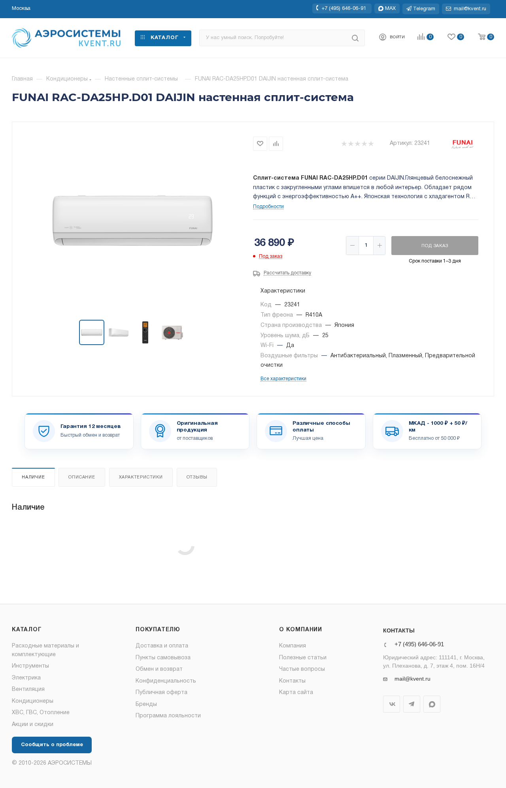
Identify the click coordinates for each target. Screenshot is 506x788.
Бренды (146, 704)
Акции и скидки (32, 724)
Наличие (33, 477)
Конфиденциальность (166, 681)
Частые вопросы (302, 669)
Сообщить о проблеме (52, 745)
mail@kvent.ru (412, 678)
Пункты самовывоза (163, 657)
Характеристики (141, 477)
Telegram (411, 704)
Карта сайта (296, 692)
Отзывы (197, 477)
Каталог (27, 629)
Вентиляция (28, 689)
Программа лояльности (168, 716)
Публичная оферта (161, 692)
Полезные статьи (303, 657)
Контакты (292, 681)
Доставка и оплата (162, 646)
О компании (300, 629)
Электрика (26, 678)
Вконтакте (391, 704)
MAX (431, 704)
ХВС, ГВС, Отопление (41, 712)
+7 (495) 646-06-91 (343, 8)
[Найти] (355, 38)
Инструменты (30, 666)
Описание (81, 477)
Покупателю (158, 629)
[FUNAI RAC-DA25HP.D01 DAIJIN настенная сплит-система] (133, 221)
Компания (292, 646)
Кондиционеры (32, 701)
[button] (21, 9)
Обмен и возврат (159, 669)
